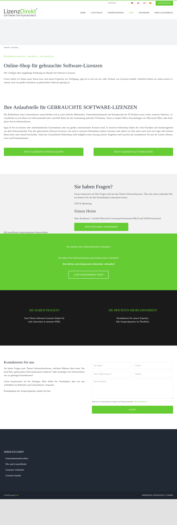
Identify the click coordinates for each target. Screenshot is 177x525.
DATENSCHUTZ (159, 495)
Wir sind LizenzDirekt (15, 464)
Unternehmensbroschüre (16, 458)
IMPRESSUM (147, 495)
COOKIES (169, 495)
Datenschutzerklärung (140, 402)
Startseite (6, 47)
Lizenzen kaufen (13, 475)
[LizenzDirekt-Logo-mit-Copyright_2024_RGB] (21, 9)
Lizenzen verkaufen (14, 469)
